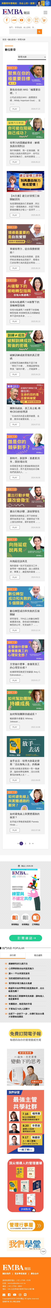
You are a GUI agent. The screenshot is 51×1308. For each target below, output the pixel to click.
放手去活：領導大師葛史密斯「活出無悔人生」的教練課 (25, 763)
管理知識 (18, 27)
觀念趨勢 (38, 955)
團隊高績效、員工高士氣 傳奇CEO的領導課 (25, 410)
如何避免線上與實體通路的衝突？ (25, 816)
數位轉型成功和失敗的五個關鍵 (25, 613)
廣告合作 (35, 1274)
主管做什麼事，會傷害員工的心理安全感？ (25, 666)
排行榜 (13, 955)
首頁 (4, 39)
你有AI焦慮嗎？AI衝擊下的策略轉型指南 (24, 304)
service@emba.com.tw (17, 1283)
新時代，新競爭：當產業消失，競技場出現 (25, 460)
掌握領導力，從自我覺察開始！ (25, 251)
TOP (43, 1252)
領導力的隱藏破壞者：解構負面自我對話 (25, 144)
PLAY (15, 109)
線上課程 (27, 27)
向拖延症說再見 (18, 561)
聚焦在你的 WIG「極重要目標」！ (25, 91)
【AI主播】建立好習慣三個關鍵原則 (24, 197)
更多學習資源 (20, 1274)
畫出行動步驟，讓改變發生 (25, 511)
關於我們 (6, 1274)
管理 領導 (36, 27)
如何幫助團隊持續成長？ (23, 714)
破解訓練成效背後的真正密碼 (25, 357)
